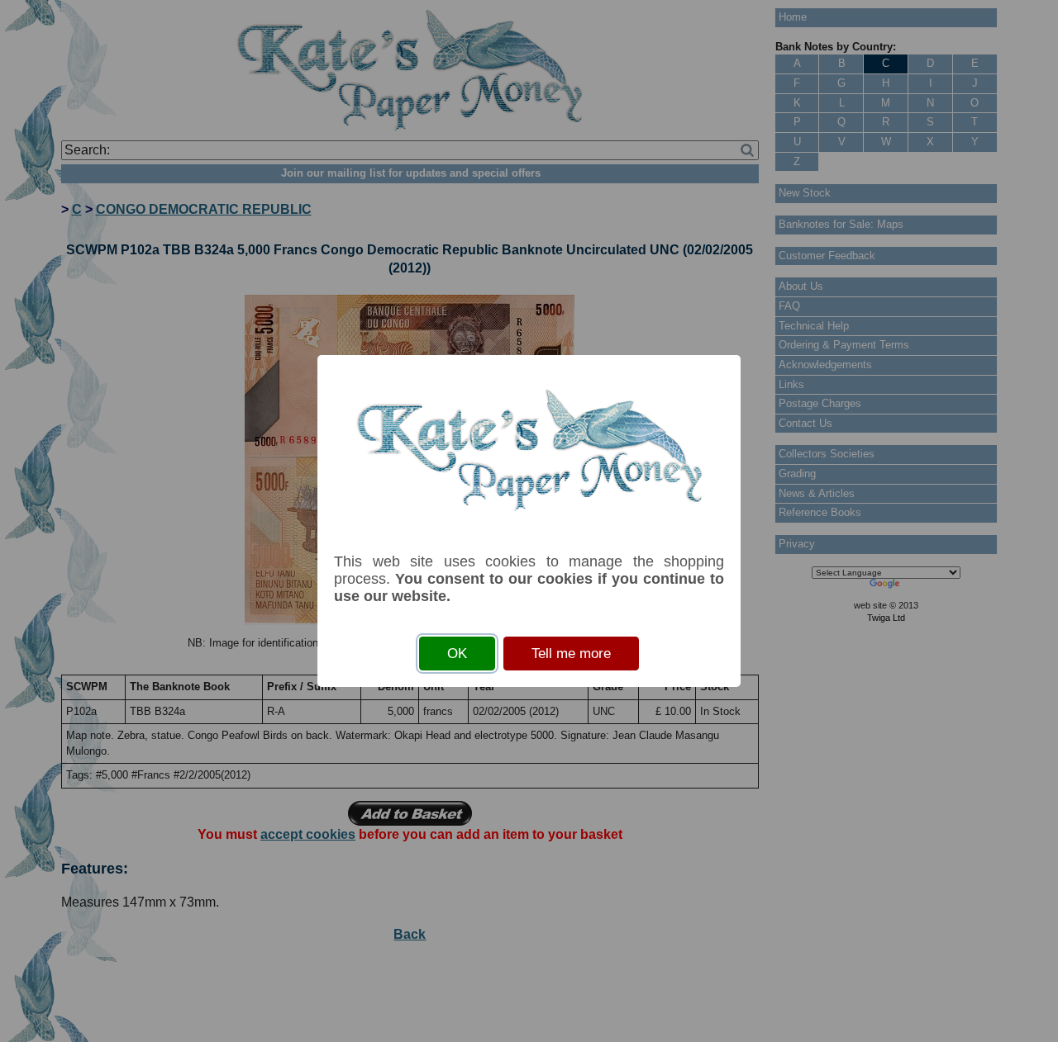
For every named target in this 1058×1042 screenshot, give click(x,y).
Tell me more (571, 653)
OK (457, 653)
